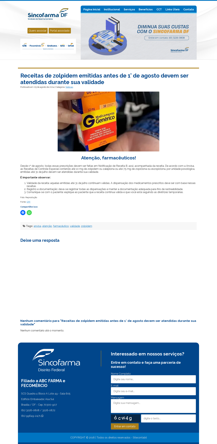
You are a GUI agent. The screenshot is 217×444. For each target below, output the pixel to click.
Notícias (69, 87)
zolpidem (86, 226)
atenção (47, 226)
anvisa (37, 226)
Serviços (129, 9)
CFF (29, 202)
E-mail (115, 385)
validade (75, 226)
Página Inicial (91, 9)
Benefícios (146, 9)
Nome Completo (121, 373)
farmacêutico (61, 226)
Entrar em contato (125, 426)
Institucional (112, 9)
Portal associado (60, 30)
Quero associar (37, 30)
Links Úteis (173, 9)
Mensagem (117, 397)
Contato (188, 9)
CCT (159, 9)
